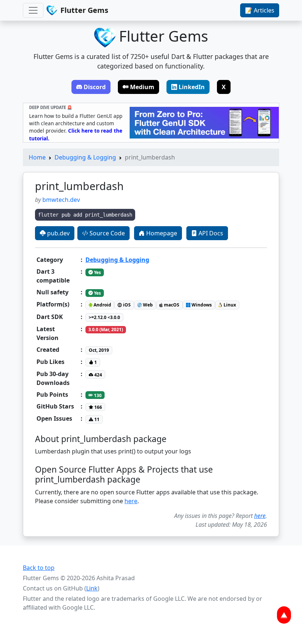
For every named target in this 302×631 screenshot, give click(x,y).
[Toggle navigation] (33, 10)
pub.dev (58, 233)
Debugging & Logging (85, 157)
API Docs (210, 233)
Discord (95, 87)
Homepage (161, 233)
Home (37, 157)
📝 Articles (259, 10)
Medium (142, 87)
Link (92, 588)
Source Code (106, 233)
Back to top (39, 568)
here (130, 501)
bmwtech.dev (61, 200)
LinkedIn (192, 87)
